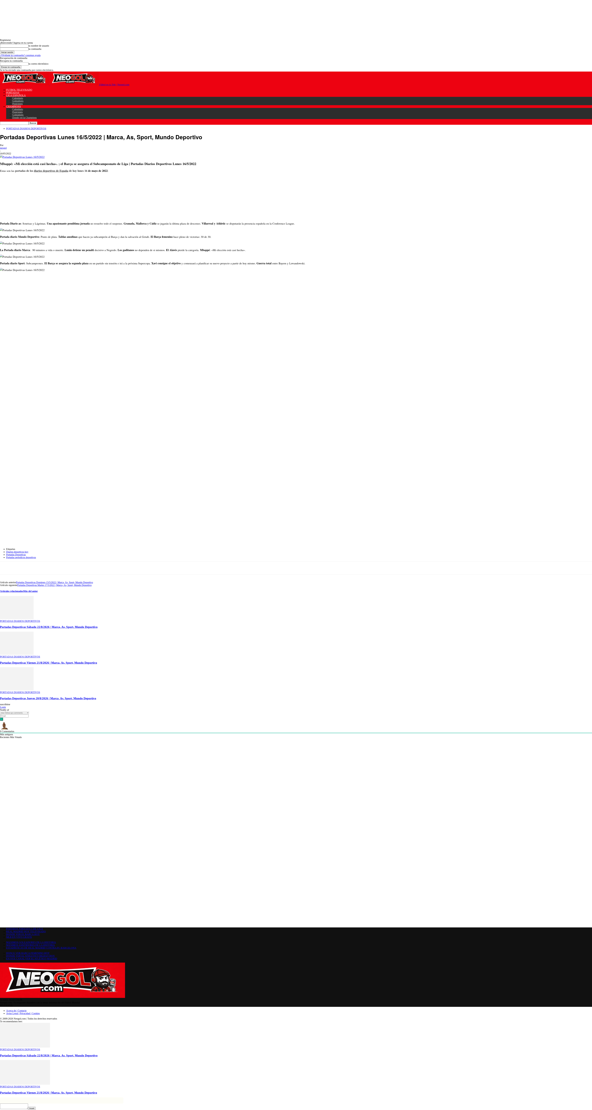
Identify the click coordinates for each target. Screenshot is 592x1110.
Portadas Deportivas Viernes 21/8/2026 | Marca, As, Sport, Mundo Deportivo (48, 662)
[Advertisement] (92, 197)
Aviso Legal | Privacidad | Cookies (23, 1013)
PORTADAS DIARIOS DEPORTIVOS (26, 128)
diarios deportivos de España (51, 171)
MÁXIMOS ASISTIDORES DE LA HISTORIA (30, 945)
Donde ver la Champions (24, 117)
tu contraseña (35, 49)
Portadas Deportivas (16, 554)
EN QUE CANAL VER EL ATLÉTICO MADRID (31, 958)
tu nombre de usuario (39, 45)
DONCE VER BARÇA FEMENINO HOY (28, 953)
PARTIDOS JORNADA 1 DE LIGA (24, 928)
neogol (3, 148)
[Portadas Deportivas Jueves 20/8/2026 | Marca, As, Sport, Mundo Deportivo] (17, 689)
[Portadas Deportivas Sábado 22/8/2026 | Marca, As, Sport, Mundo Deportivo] (17, 618)
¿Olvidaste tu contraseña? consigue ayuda (20, 55)
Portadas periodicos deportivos (21, 557)
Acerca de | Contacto (16, 1010)
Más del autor (30, 591)
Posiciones (17, 103)
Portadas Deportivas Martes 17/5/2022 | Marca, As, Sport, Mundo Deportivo (54, 585)
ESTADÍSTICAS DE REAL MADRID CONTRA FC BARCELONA (41, 948)
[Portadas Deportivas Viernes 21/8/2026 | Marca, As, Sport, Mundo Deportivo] (17, 654)
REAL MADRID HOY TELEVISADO (26, 931)
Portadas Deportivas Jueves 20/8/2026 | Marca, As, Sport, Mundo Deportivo (48, 698)
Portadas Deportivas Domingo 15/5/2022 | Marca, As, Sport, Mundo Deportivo (54, 582)
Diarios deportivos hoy (17, 552)
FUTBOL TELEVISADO (19, 90)
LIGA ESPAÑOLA (16, 95)
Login (3, 707)
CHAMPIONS (13, 106)
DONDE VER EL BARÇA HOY (23, 934)
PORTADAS (12, 92)
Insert (31, 1108)
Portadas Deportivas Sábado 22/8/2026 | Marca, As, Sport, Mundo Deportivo (49, 627)
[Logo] (25, 84)
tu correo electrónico (38, 63)
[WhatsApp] (50, 568)
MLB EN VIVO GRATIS (19, 937)
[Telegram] (61, 568)
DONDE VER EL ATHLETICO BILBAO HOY (30, 956)
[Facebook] (27, 568)
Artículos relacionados (11, 591)
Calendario (17, 98)
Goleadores (17, 101)
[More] (72, 568)
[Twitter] (38, 568)
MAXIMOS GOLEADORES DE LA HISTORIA (31, 942)
